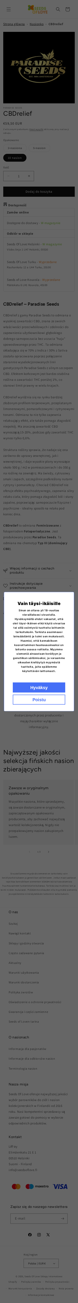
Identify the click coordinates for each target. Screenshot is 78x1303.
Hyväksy (39, 687)
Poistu (39, 699)
